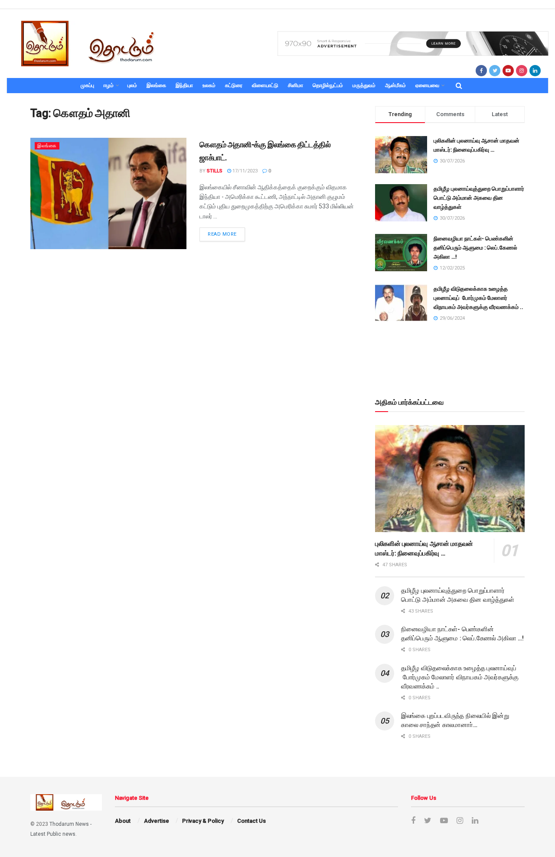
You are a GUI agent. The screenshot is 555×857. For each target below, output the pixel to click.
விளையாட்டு (265, 85)
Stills (214, 171)
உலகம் (208, 85)
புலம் (132, 85)
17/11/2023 (244, 171)
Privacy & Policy (203, 821)
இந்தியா (184, 85)
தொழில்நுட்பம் (328, 85)
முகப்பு (87, 85)
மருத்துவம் (364, 85)
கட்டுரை (233, 85)
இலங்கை (156, 85)
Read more (222, 234)
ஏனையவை (427, 85)
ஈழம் (109, 85)
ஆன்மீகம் (395, 85)
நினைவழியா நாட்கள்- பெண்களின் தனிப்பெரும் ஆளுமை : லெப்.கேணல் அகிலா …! (475, 247)
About (123, 821)
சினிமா (295, 85)
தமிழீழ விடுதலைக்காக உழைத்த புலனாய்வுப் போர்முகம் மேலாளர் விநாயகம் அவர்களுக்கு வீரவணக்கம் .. (478, 298)
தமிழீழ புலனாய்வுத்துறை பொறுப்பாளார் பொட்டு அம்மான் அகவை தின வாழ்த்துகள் (479, 197)
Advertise (156, 821)
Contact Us (251, 821)
